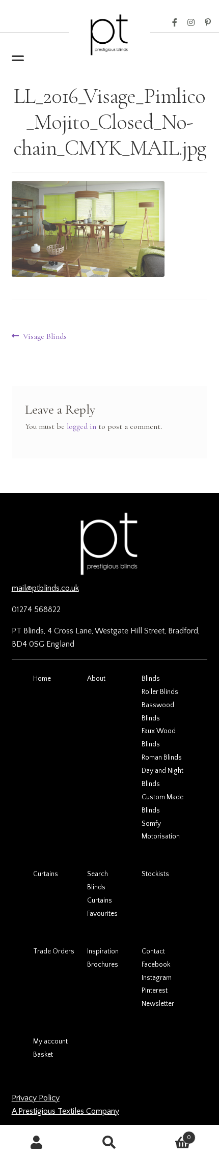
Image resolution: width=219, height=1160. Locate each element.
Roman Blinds (162, 757)
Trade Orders (53, 951)
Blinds (151, 679)
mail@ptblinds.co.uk (45, 588)
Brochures (102, 965)
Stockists (155, 874)
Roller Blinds (160, 692)
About (96, 679)
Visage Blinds (44, 336)
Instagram (191, 23)
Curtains (45, 874)
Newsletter (158, 1004)
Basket (43, 1055)
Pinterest (208, 23)
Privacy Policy (36, 1098)
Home (42, 679)
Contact (153, 951)
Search (97, 874)
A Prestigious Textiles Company (65, 1111)
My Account (36, 1142)
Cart (168, 1134)
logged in (81, 426)
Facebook (174, 23)
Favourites (102, 914)
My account (50, 1041)
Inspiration (103, 951)
